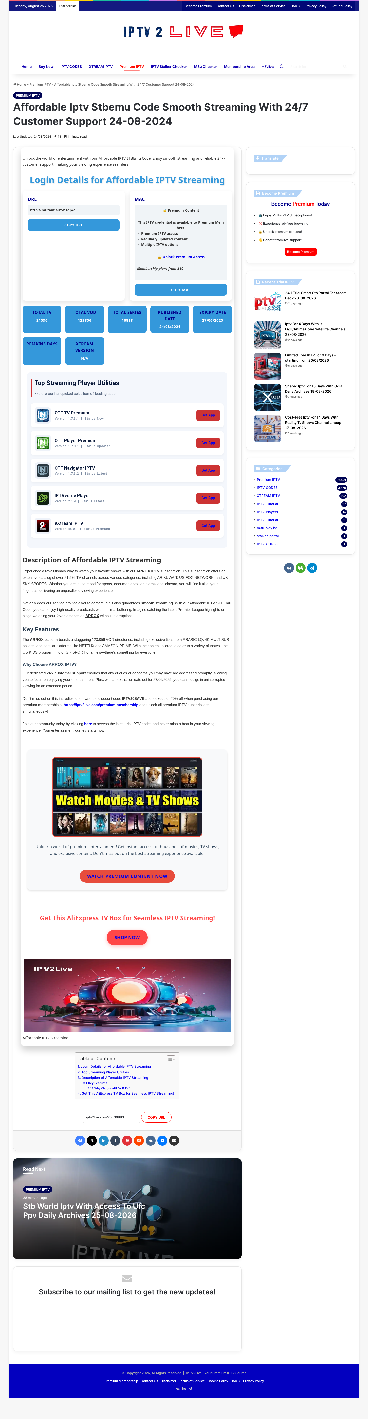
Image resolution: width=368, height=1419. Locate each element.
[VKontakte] (151, 1141)
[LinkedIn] (104, 1141)
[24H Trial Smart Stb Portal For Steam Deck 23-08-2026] (267, 304)
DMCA (296, 6)
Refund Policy (341, 6)
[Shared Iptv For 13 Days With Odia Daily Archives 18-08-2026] (267, 397)
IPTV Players (267, 512)
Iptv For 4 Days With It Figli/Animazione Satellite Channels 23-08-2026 (315, 329)
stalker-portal (268, 536)
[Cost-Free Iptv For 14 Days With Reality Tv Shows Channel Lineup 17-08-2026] (267, 428)
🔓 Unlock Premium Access (181, 256)
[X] (92, 1141)
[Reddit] (139, 1141)
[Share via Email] (174, 1141)
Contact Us (225, 6)
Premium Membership (121, 1381)
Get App (208, 415)
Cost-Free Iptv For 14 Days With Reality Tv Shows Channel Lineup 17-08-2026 (313, 422)
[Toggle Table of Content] (168, 1059)
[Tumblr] (115, 1141)
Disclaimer (247, 6)
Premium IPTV (132, 66)
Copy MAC (181, 289)
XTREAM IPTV (101, 66)
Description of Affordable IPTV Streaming (115, 1078)
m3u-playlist (267, 528)
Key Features (97, 1083)
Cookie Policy (217, 1381)
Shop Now (127, 937)
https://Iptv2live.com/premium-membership (101, 705)
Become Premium (198, 6)
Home (27, 66)
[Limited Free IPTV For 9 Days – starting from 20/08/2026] (267, 366)
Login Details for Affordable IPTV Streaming (116, 1066)
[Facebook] (80, 1141)
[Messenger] (162, 1141)
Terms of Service (273, 6)
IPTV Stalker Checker (169, 66)
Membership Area (239, 66)
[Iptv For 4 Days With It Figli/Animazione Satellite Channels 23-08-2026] (267, 335)
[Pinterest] (127, 1141)
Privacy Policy (316, 6)
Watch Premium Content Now (127, 876)
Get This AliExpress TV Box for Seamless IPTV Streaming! (128, 1093)
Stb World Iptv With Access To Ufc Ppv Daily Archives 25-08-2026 (84, 1211)
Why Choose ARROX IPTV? (112, 1088)
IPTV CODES (71, 66)
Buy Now (46, 66)
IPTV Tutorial (267, 504)
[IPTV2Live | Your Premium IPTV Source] (184, 32)
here (88, 724)
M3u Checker (205, 66)
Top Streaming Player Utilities (105, 1072)
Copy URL (73, 225)
